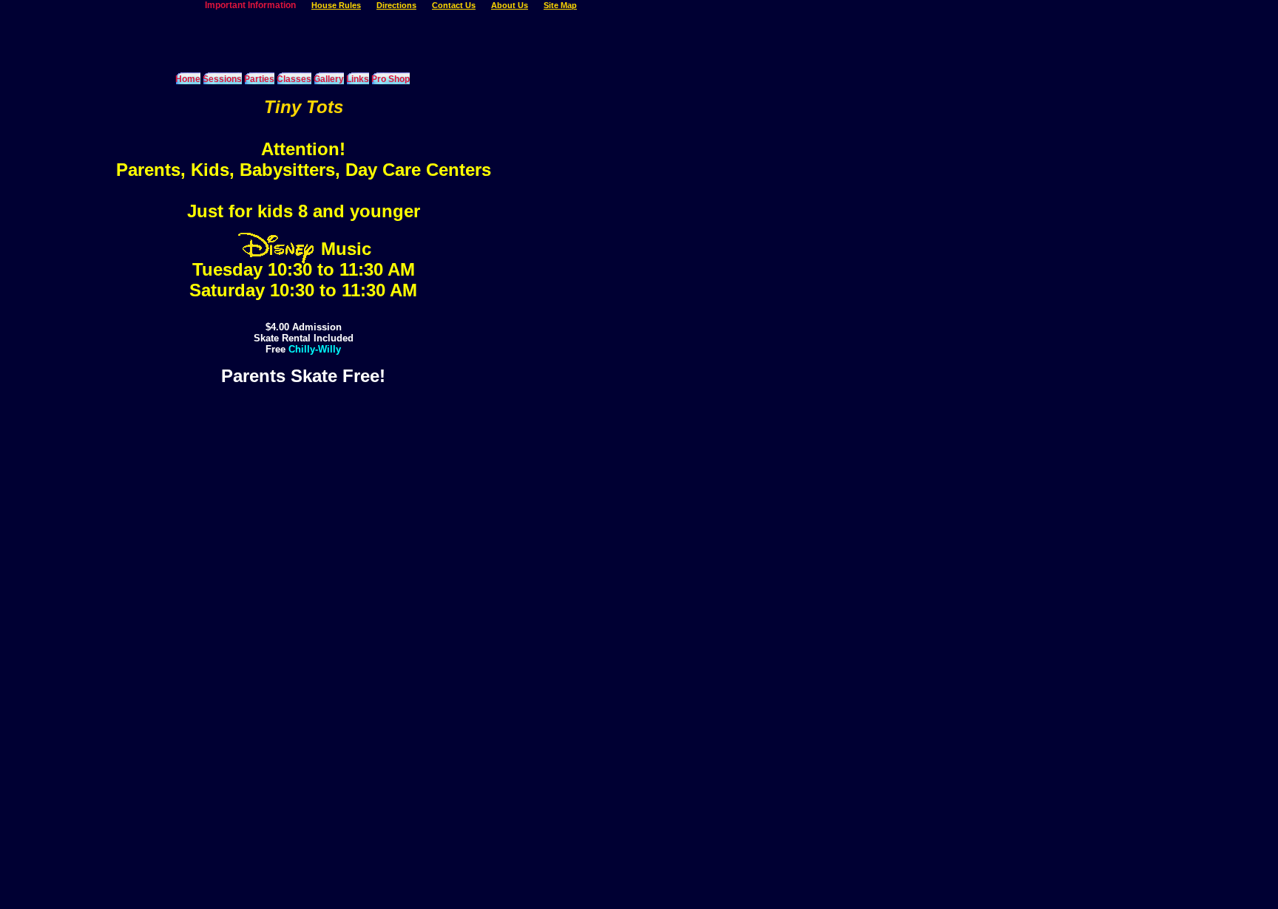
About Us (509, 5)
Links (357, 79)
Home (187, 79)
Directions (396, 5)
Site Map (560, 5)
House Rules (336, 5)
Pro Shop (390, 79)
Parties (259, 79)
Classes (294, 79)
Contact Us (454, 5)
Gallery (329, 79)
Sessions (222, 79)
